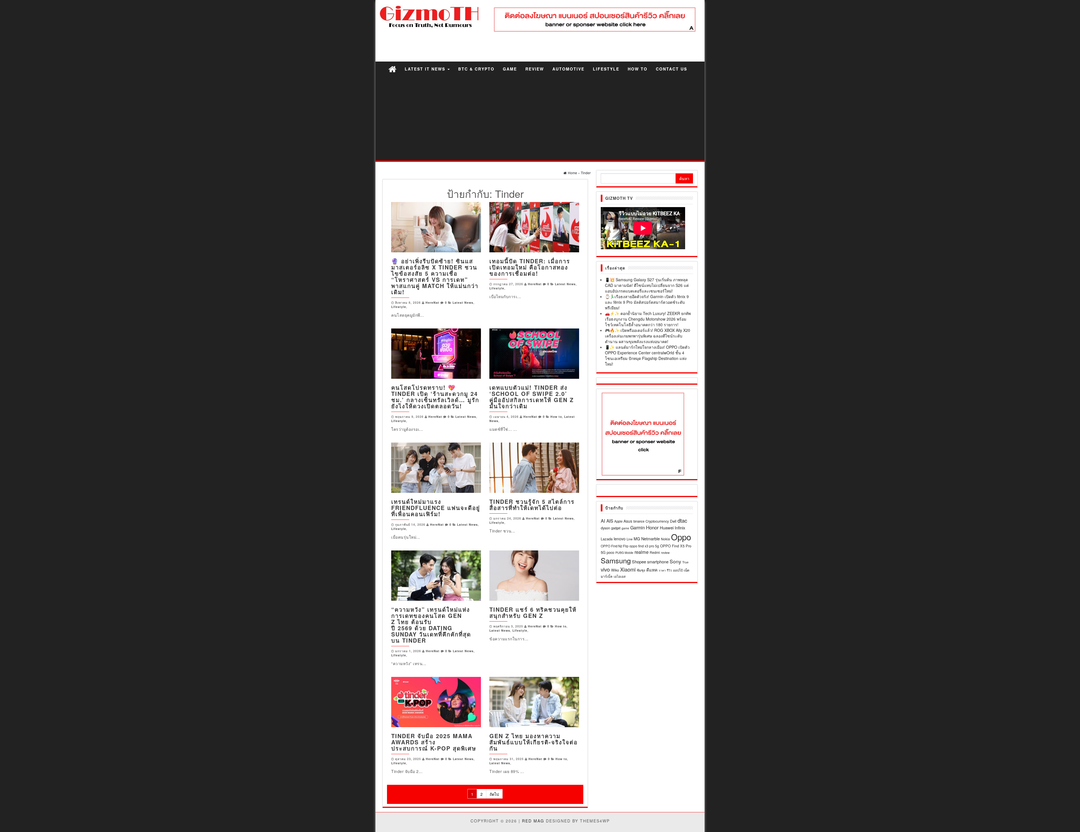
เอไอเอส (620, 576)
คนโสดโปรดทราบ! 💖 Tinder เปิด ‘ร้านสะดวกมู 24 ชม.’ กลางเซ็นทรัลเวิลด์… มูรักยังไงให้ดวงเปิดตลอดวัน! (435, 396)
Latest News (463, 302)
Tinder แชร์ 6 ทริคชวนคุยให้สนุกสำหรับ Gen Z (533, 612)
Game (510, 69)
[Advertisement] (540, 118)
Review (534, 69)
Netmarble (650, 538)
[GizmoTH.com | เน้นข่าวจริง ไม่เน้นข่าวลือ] (392, 69)
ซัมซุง (641, 570)
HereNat (432, 302)
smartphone (658, 562)
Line (630, 539)
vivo (605, 569)
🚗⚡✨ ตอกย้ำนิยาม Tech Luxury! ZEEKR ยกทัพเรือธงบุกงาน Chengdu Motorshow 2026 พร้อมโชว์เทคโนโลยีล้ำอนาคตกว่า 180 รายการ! (648, 318)
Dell (673, 521)
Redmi (655, 552)
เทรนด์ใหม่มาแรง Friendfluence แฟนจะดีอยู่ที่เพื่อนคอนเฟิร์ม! (435, 507)
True (685, 562)
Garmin (637, 527)
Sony (675, 561)
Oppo (681, 537)
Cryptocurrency (657, 521)
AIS (609, 521)
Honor (652, 527)
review (665, 552)
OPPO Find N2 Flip (614, 546)
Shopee (639, 562)
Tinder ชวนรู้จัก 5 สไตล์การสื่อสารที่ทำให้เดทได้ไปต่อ (532, 504)
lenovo (620, 538)
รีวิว (669, 570)
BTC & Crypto (476, 69)
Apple (618, 521)
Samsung (616, 560)
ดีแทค (652, 570)
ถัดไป (494, 794)
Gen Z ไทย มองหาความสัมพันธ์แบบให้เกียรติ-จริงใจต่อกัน (533, 742)
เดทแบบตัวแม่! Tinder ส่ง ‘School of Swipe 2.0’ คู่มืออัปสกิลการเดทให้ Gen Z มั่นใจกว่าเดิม (531, 396)
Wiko (615, 570)
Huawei (667, 528)
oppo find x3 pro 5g (644, 545)
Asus (628, 521)
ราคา (662, 570)
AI (603, 520)
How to (637, 69)
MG (637, 538)
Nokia (665, 538)
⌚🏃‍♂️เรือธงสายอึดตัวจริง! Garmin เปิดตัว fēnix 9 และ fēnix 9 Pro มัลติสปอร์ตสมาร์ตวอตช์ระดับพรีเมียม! (647, 302)
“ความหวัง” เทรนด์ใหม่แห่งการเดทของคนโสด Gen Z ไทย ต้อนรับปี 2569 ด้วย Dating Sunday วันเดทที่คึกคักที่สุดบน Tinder (431, 624)
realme (641, 551)
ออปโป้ (678, 570)
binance (638, 521)
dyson (605, 528)
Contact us (671, 69)
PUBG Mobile (624, 552)
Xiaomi (628, 569)
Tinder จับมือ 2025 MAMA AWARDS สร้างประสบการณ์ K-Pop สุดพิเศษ (433, 742)
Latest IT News (426, 69)
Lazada (607, 538)
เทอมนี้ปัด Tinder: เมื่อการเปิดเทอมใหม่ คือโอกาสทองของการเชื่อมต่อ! (529, 267)
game (625, 528)
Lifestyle (606, 69)
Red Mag (533, 821)
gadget (615, 528)
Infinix (680, 528)
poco (610, 552)
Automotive (568, 69)
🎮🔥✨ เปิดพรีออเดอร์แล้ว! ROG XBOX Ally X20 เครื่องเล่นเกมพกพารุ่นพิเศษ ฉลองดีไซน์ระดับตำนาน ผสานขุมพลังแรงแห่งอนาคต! (647, 335)
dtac (682, 520)
